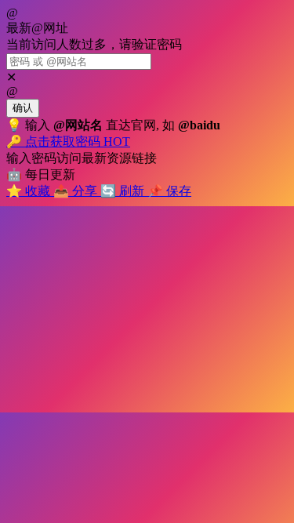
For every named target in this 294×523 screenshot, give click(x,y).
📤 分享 (76, 191)
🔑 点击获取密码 (68, 141)
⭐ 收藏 (29, 191)
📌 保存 (169, 191)
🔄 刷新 (123, 191)
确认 (23, 108)
